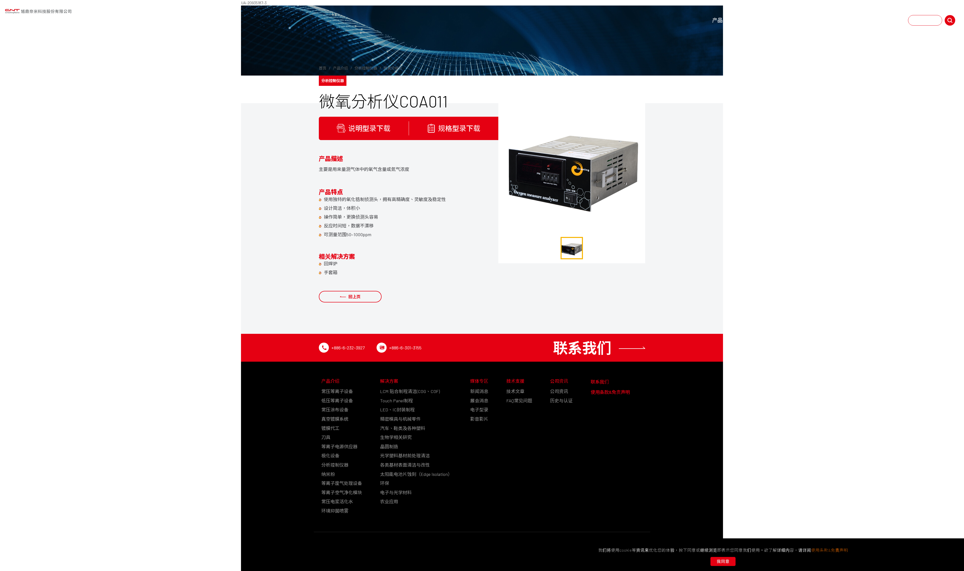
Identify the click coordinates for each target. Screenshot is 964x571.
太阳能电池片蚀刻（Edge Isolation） (416, 474)
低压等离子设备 (337, 400)
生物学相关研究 (396, 437)
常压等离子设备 (337, 391)
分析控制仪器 (334, 465)
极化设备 (330, 455)
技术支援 (825, 20)
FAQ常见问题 (519, 400)
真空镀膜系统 (334, 419)
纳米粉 (328, 474)
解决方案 (756, 20)
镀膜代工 (330, 428)
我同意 (723, 561)
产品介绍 (722, 20)
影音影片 (479, 419)
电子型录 (479, 409)
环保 (384, 483)
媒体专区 (791, 20)
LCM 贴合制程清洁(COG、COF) (410, 391)
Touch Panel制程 (396, 400)
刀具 (325, 437)
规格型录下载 (459, 128)
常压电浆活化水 (337, 501)
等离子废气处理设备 (341, 483)
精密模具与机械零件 (400, 419)
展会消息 (479, 400)
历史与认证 (561, 400)
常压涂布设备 (334, 409)
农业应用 (389, 501)
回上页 (354, 296)
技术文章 (515, 391)
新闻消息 (479, 391)
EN (917, 20)
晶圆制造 (389, 446)
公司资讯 (859, 20)
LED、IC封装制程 (397, 409)
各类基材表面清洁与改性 (405, 465)
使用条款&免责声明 (610, 392)
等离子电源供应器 (339, 446)
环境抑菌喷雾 (334, 511)
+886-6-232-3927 (348, 347)
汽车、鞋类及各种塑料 (402, 428)
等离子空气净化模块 (341, 492)
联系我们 (891, 20)
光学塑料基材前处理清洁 (405, 455)
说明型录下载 (369, 128)
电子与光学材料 (396, 492)
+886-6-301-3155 (405, 347)
